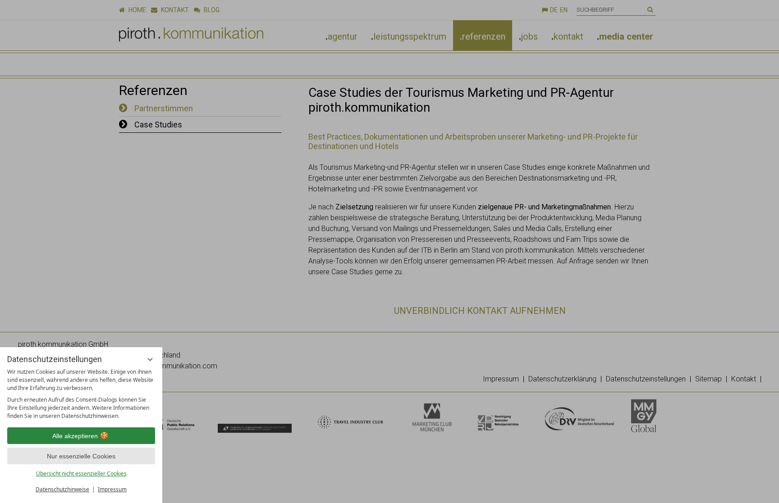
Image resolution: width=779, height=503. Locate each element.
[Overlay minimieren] (150, 359)
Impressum (112, 489)
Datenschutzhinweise (62, 489)
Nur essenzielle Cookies (81, 456)
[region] (81, 394)
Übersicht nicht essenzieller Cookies (81, 473)
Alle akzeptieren (75, 436)
